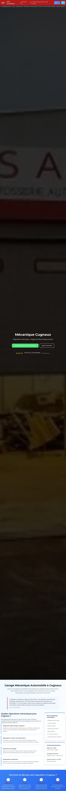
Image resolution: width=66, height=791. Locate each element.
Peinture (13, 6)
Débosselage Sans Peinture (6, 6)
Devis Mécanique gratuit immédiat (25, 345)
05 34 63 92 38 (24, 2)
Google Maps (56, 2)
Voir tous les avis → (46, 353)
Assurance (58, 6)
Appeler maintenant (47, 345)
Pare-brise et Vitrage (46, 6)
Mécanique (53, 6)
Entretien (40, 6)
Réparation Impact (19, 6)
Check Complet (26, 6)
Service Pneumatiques (34, 6)
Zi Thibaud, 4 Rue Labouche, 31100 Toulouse (39, 2)
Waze (63, 2)
